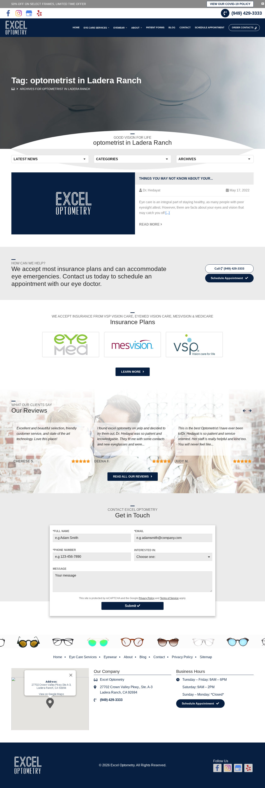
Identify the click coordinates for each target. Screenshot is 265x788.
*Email (139, 531)
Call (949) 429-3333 (229, 268)
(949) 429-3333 (246, 13)
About (128, 657)
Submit (131, 606)
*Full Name (61, 531)
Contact (159, 657)
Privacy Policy (146, 598)
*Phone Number (64, 550)
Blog (143, 657)
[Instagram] (18, 13)
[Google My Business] (29, 13)
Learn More (131, 371)
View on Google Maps (51, 694)
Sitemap (206, 657)
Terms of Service (169, 598)
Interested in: (145, 550)
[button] (50, 703)
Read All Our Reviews (131, 476)
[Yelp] (39, 13)
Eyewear (110, 657)
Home (57, 657)
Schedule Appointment (227, 278)
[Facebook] (8, 13)
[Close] (71, 675)
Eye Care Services (83, 657)
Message (59, 568)
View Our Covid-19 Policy (230, 4)
